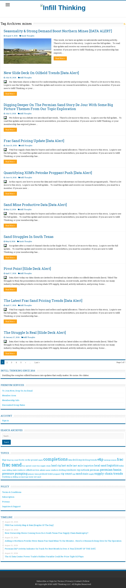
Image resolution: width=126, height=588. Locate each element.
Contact (77, 581)
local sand (100, 465)
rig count (66, 473)
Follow (86, 581)
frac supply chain (44, 466)
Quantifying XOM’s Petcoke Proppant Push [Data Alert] (48, 172)
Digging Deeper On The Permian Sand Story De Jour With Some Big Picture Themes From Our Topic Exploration (58, 107)
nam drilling (7, 470)
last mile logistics (83, 465)
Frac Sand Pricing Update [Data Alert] (34, 140)
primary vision (33, 474)
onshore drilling (58, 470)
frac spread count (29, 466)
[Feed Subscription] (124, 23)
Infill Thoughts (26, 77)
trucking (6, 477)
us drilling (14, 477)
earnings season (110, 460)
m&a (121, 465)
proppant (56, 474)
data (70, 460)
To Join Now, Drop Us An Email (17, 390)
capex (40, 460)
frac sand (12, 465)
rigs (73, 474)
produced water (46, 474)
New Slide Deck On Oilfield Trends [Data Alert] (41, 73)
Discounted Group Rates (13, 405)
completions (55, 459)
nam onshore (19, 470)
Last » (37, 362)
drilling (77, 459)
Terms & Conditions (11, 492)
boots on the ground (28, 460)
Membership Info (10, 400)
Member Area (9, 395)
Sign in (5, 420)
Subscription (8, 496)
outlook (84, 469)
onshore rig (73, 469)
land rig (56, 465)
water (31, 477)
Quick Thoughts (28, 36)
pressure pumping (15, 473)
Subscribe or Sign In (46, 581)
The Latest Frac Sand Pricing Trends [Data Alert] (43, 300)
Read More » (60, 58)
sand (79, 473)
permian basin (110, 470)
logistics (113, 465)
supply (91, 474)
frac (120, 459)
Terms (60, 581)
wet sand (37, 477)
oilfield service (32, 470)
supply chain (103, 473)
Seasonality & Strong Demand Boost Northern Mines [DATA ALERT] (58, 31)
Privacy (6, 501)
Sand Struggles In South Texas (28, 236)
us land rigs (23, 477)
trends (118, 473)
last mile (66, 465)
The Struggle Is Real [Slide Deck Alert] (35, 332)
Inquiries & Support (11, 506)
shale (85, 473)
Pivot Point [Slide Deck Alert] (27, 268)
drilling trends (89, 459)
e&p (100, 459)
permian (95, 469)
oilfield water (45, 470)
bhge (4, 460)
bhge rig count (13, 460)
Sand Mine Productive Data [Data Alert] (35, 204)
